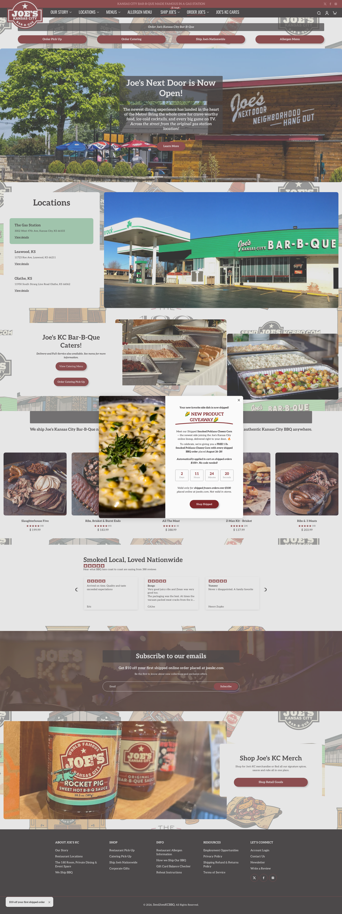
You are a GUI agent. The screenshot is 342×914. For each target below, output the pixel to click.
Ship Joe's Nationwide (123, 862)
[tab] (141, 176)
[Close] (239, 400)
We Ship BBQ (63, 872)
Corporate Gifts (119, 868)
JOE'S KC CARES (227, 12)
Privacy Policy (212, 856)
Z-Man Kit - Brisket (239, 521)
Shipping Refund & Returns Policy (221, 864)
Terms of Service (214, 872)
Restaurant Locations (69, 856)
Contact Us (257, 856)
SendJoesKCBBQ (164, 905)
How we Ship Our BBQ (171, 860)
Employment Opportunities (221, 850)
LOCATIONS (87, 12)
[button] (77, 589)
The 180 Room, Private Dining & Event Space (76, 864)
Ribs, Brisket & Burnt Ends (103, 521)
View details (22, 237)
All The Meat (171, 521)
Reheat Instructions (169, 872)
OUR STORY (59, 12)
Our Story (61, 850)
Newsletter (257, 862)
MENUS (111, 12)
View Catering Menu (71, 366)
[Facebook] (330, 4)
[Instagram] (335, 4)
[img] (172, 566)
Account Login (259, 850)
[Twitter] (325, 4)
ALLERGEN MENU (140, 12)
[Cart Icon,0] (334, 13)
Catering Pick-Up (120, 856)
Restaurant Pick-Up (121, 850)
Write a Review (260, 868)
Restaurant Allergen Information (169, 852)
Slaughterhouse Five (35, 521)
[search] (319, 12)
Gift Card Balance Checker (173, 866)
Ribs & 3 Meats (307, 521)
